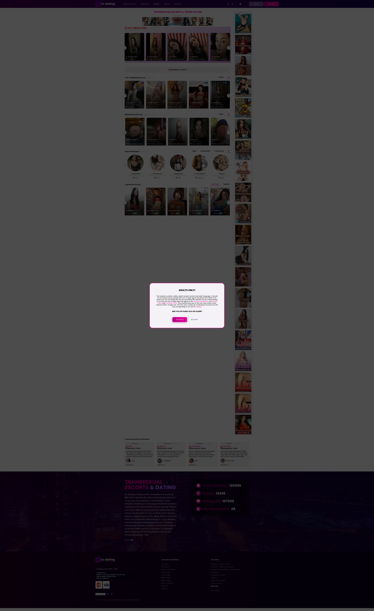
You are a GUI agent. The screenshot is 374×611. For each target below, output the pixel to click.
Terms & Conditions (201, 301)
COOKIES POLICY (171, 303)
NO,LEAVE (194, 320)
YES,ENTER (179, 319)
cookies (198, 307)
